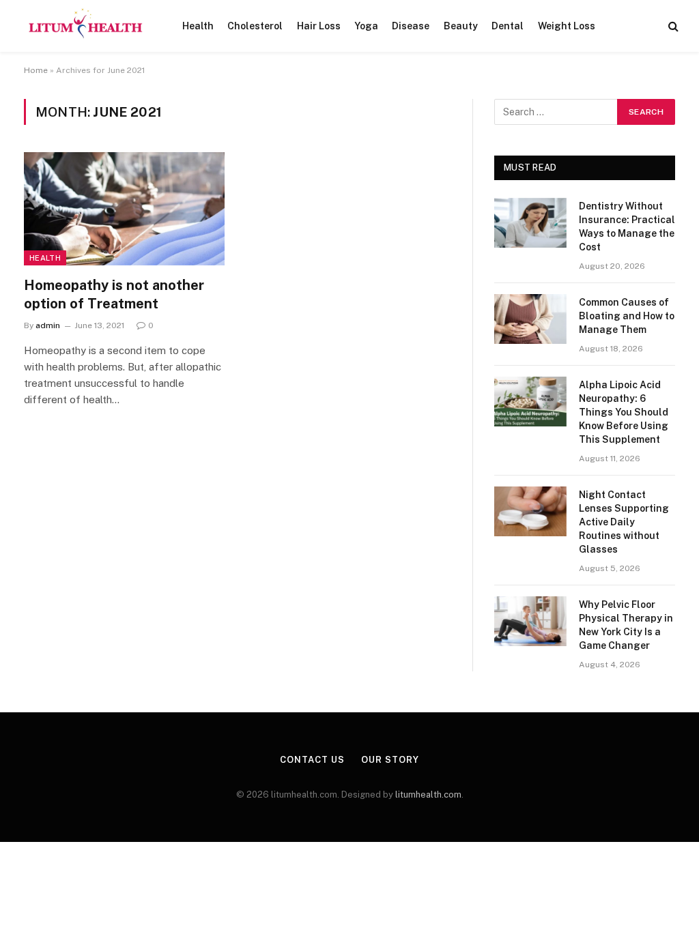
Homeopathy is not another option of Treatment (114, 294)
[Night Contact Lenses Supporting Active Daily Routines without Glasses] (530, 511)
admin (47, 325)
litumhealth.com (428, 794)
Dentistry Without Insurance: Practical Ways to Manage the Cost (627, 226)
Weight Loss (566, 25)
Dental (507, 25)
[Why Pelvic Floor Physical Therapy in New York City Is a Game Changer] (530, 621)
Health (198, 25)
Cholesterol (255, 25)
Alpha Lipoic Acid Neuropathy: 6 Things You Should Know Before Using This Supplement (623, 412)
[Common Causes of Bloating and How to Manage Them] (530, 319)
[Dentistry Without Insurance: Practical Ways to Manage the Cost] (530, 223)
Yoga (366, 25)
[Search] (672, 26)
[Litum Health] (86, 26)
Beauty (461, 25)
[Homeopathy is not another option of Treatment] (124, 208)
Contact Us (312, 760)
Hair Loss (319, 25)
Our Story (389, 760)
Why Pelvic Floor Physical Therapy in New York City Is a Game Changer (626, 625)
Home (36, 70)
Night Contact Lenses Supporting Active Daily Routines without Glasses (624, 522)
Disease (410, 25)
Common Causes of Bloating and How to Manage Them (626, 316)
